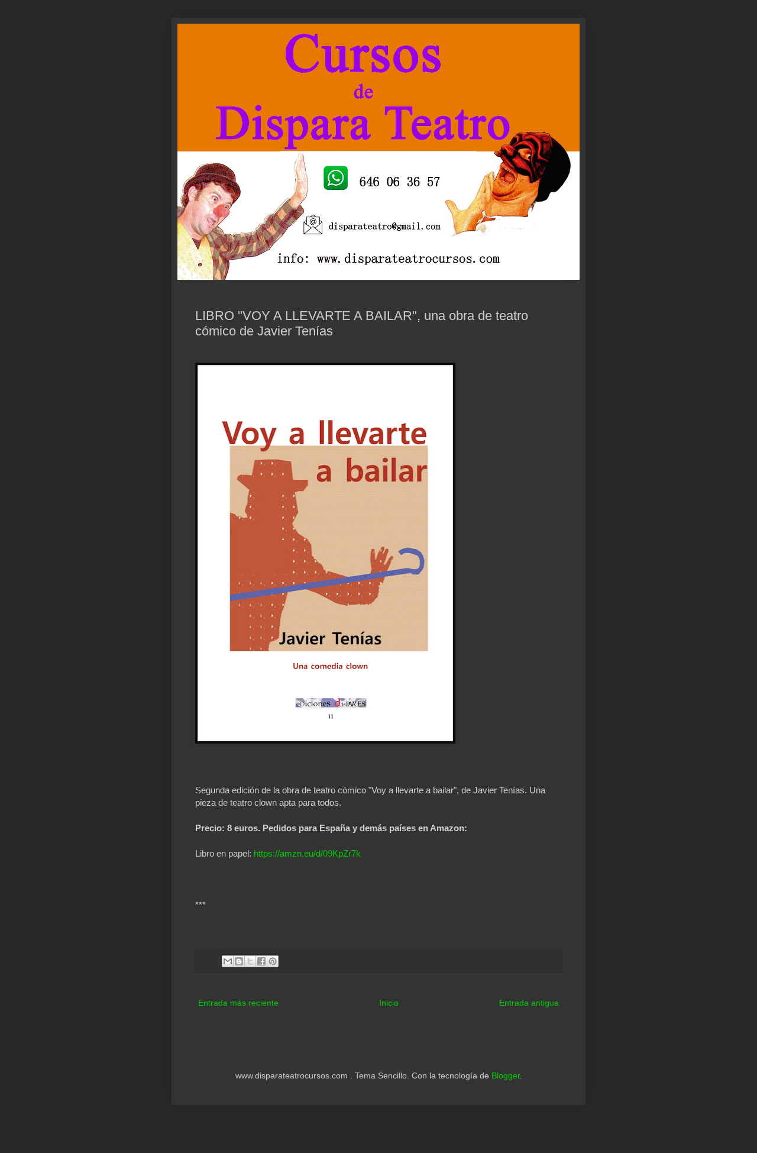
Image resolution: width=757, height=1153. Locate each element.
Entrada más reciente (238, 1002)
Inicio (389, 1002)
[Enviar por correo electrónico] (228, 961)
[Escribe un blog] (239, 961)
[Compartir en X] (250, 961)
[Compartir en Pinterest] (273, 961)
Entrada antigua (529, 1002)
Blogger (505, 1075)
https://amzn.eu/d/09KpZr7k (307, 853)
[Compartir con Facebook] (261, 961)
